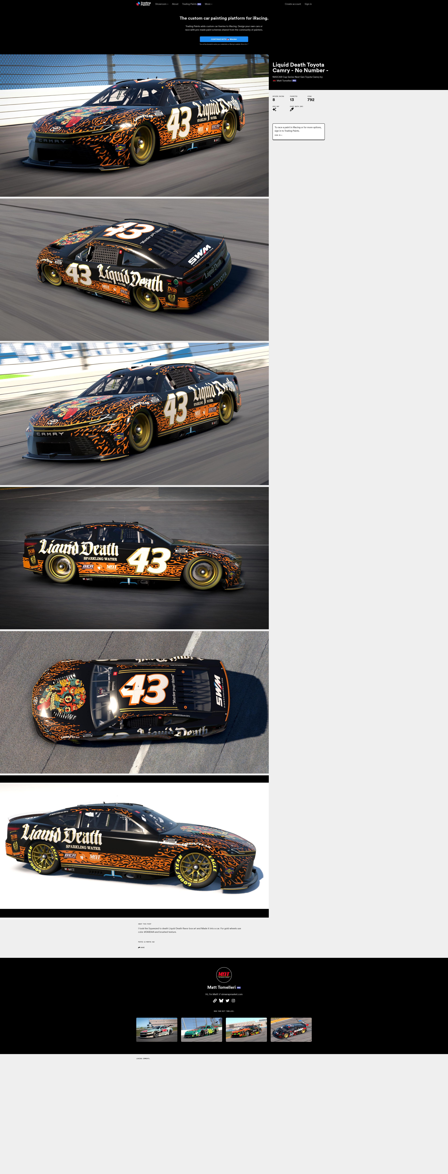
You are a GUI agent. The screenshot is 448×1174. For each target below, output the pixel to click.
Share (142, 947)
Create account (293, 3)
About (175, 3)
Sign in (308, 3)
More (208, 3)
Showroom (161, 3)
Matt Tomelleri (227, 1011)
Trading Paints (191, 3)
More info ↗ (244, 44)
